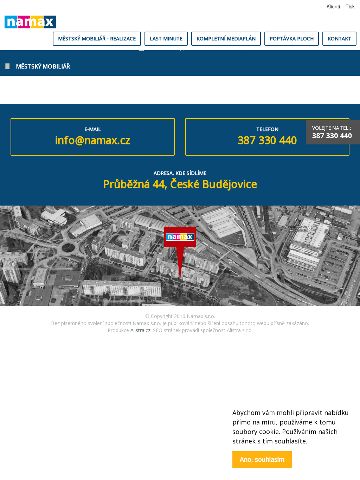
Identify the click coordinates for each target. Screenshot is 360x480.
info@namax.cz (92, 140)
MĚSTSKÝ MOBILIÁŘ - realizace (97, 38)
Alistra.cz (140, 330)
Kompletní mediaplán (226, 38)
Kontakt (339, 38)
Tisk (350, 6)
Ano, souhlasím (262, 459)
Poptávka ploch (292, 38)
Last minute (166, 38)
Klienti (333, 6)
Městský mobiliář (43, 66)
